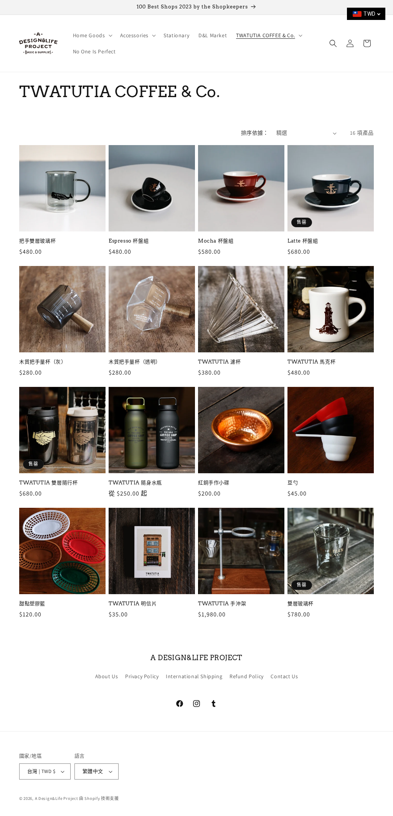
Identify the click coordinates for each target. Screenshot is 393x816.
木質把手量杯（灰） (42, 362)
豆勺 (292, 483)
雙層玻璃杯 (300, 603)
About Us (106, 676)
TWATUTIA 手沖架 (222, 603)
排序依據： (255, 132)
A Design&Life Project (56, 798)
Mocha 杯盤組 (215, 241)
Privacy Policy (142, 676)
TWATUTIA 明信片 (133, 603)
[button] (92, 35)
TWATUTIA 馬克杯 (311, 362)
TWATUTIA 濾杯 (219, 362)
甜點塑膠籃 (32, 603)
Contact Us (284, 676)
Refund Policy (247, 676)
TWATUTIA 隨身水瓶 (135, 483)
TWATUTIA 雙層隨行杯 (48, 483)
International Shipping (194, 676)
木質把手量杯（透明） (135, 362)
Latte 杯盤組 (302, 241)
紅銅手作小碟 (214, 483)
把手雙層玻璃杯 (37, 241)
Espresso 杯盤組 (129, 241)
